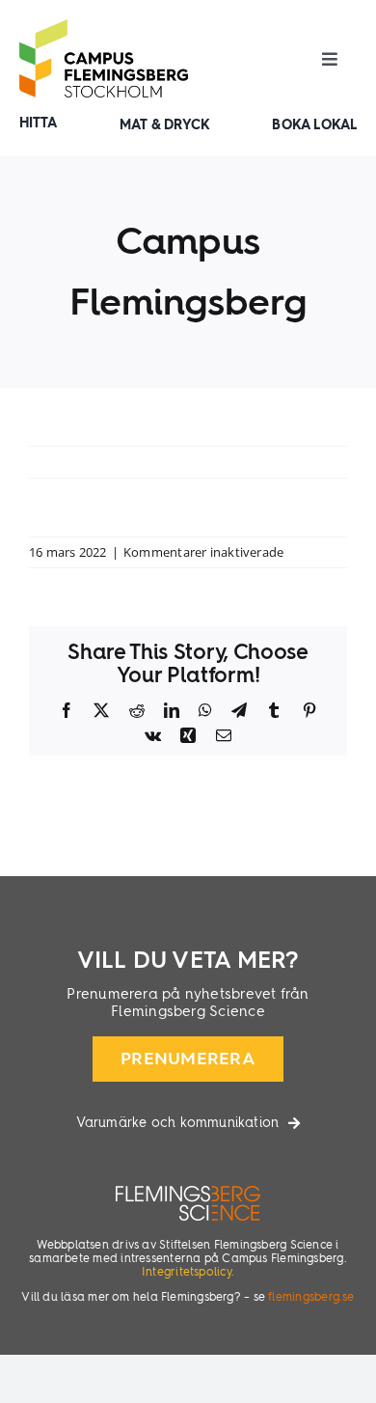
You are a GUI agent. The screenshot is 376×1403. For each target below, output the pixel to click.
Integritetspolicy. (188, 1273)
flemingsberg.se (311, 1298)
